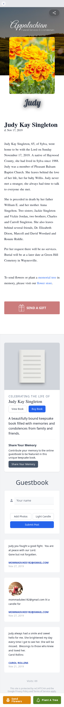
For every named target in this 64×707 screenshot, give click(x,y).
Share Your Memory (23, 464)
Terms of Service (41, 691)
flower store (44, 283)
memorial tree (47, 277)
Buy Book (37, 409)
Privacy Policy (22, 691)
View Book (17, 409)
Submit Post (32, 524)
